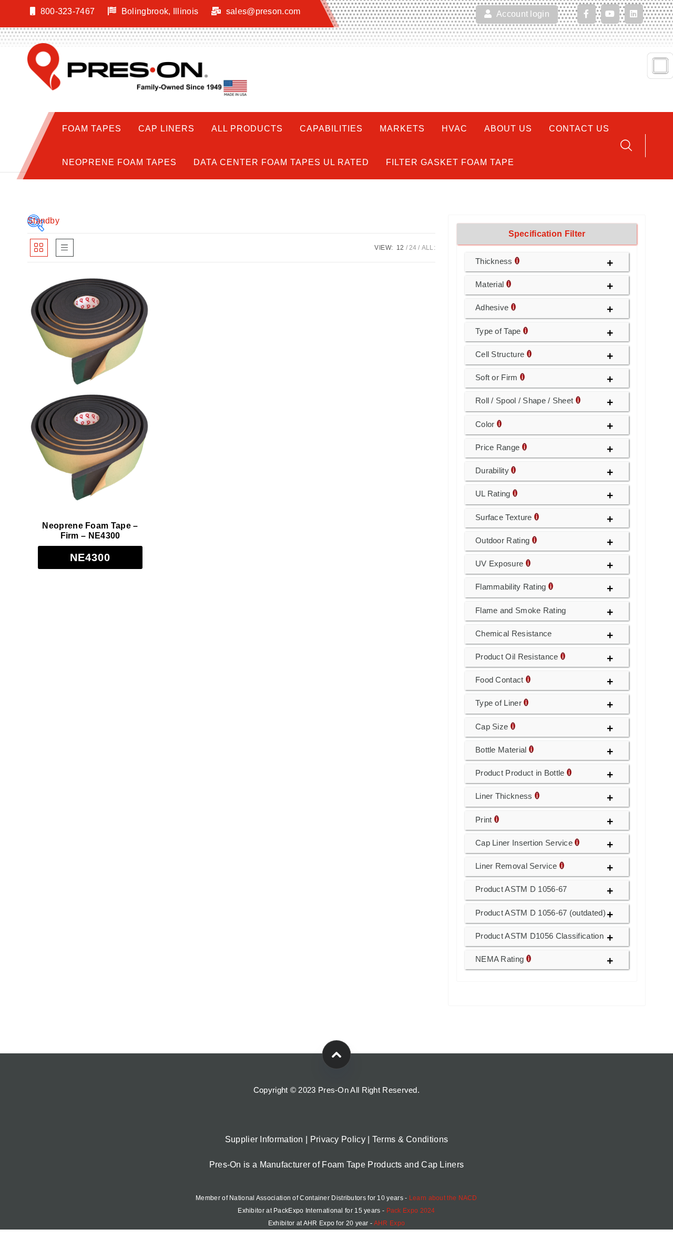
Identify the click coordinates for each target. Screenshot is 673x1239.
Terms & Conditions (410, 1139)
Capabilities (331, 128)
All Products (247, 128)
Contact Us (579, 128)
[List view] (65, 248)
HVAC (454, 128)
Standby (35, 220)
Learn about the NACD (443, 1198)
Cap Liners (166, 128)
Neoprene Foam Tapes (119, 162)
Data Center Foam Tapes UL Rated (281, 162)
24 (413, 247)
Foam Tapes (91, 128)
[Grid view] (39, 248)
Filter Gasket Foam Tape (450, 162)
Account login (522, 13)
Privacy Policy (337, 1139)
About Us (508, 128)
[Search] (626, 145)
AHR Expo (389, 1223)
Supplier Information (264, 1139)
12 (400, 247)
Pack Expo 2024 (410, 1210)
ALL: (428, 247)
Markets (402, 128)
